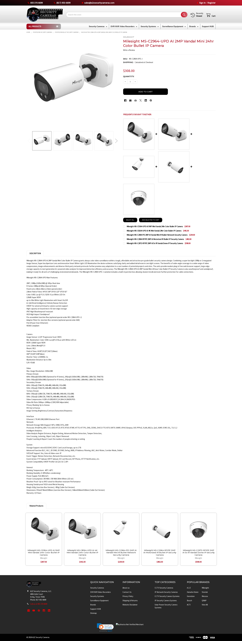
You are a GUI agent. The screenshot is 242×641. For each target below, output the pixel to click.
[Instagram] (44, 610)
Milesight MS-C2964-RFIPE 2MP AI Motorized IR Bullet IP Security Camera (159, 552)
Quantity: (128, 76)
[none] (72, 82)
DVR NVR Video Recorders (123, 26)
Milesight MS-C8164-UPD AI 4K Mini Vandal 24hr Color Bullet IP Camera (82, 552)
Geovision (191, 596)
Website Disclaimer (130, 604)
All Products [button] (35, 26)
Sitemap (93, 613)
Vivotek (205, 592)
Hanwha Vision (192, 592)
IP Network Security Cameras (166, 592)
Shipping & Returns (130, 600)
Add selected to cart (150, 220)
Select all (130, 220)
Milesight (205, 588)
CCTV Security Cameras (164, 588)
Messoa (205, 596)
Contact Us (127, 592)
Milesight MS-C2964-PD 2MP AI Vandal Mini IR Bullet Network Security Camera (121, 552)
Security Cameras (97, 26)
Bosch (189, 600)
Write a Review (129, 50)
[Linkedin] (146, 100)
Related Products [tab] (36, 506)
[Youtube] (34, 610)
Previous (29, 141)
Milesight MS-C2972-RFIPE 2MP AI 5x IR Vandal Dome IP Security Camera (199, 552)
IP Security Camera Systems (166, 600)
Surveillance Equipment (173, 26)
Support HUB (208, 26)
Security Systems (149, 26)
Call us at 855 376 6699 (38, 604)
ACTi (189, 604)
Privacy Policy (128, 596)
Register (211, 2)
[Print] (135, 100)
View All (205, 604)
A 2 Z (189, 588)
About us (126, 588)
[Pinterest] (151, 100)
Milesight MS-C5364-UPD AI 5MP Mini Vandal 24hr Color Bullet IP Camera (44, 552)
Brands (192, 26)
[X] (140, 100)
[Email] (130, 100)
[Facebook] (125, 100)
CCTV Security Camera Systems (167, 596)
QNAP (204, 600)
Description (35, 253)
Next (116, 141)
